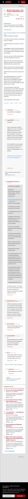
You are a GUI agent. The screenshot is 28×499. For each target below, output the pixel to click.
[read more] (15, 408)
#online (11, 103)
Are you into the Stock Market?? (15, 390)
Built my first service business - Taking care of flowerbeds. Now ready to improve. (14, 438)
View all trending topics (9, 451)
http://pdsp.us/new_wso (10, 174)
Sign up (23, 2)
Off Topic (16, 391)
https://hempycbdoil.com (11, 380)
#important (6, 103)
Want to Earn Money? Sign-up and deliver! (14, 364)
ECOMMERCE (7, 16)
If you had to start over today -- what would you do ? (14, 400)
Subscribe (22, 16)
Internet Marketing (18, 402)
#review (16, 103)
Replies (7, 397)
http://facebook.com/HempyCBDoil (13, 378)
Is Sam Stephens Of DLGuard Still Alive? (14, 425)
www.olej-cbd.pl (7, 29)
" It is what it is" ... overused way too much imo (15, 412)
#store (20, 103)
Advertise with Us (21, 6)
